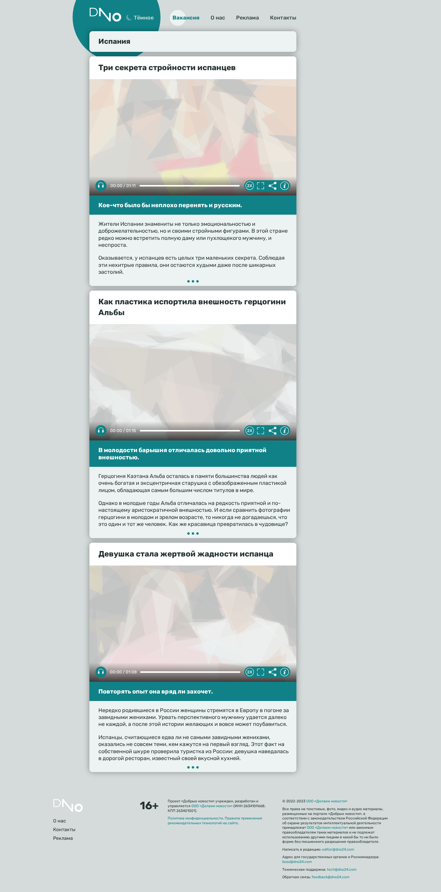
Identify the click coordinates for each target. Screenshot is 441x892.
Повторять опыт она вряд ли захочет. (155, 691)
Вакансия (186, 17)
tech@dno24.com (342, 869)
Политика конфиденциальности (195, 818)
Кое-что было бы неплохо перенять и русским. (170, 205)
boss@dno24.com (297, 862)
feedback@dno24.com (331, 877)
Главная (68, 805)
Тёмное (144, 17)
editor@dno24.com (338, 849)
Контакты (283, 17)
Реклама (247, 17)
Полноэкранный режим (260, 186)
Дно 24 (105, 15)
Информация (284, 186)
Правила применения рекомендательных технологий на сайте (215, 820)
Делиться (272, 186)
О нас (218, 17)
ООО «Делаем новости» (211, 806)
